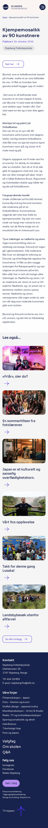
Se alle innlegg (13, 639)
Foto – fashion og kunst (16, 702)
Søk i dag (11, 783)
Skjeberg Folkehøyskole (18, 48)
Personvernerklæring (11, 791)
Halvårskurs (9, 723)
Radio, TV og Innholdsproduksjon (21, 715)
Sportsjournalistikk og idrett (18, 719)
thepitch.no (25, 797)
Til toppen (8, 810)
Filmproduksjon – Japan (16, 697)
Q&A (6, 752)
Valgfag (9, 741)
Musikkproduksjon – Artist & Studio (22, 710)
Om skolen (11, 747)
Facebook (8, 769)
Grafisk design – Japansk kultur (20, 706)
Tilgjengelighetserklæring (13, 794)
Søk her (9, 64)
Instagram (8, 765)
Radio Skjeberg (11, 772)
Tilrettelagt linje (11, 728)
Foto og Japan (10, 732)
